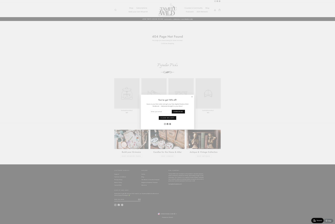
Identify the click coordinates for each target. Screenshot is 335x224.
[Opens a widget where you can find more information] (328, 221)
